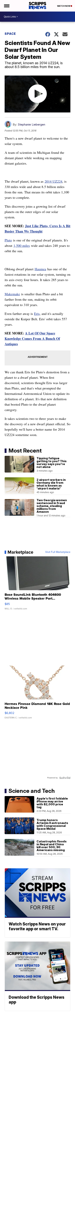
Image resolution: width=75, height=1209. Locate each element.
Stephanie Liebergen (31, 124)
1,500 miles (21, 245)
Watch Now (64, 6)
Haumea (40, 269)
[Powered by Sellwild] (64, 777)
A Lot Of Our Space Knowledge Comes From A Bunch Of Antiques (32, 338)
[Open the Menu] (6, 6)
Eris (37, 313)
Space (10, 34)
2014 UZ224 (53, 181)
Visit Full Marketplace (57, 552)
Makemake (12, 294)
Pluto (8, 240)
